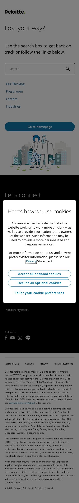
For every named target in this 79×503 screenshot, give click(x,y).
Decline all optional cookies (39, 283)
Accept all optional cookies (39, 274)
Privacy (31, 261)
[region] (39, 251)
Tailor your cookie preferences (39, 293)
